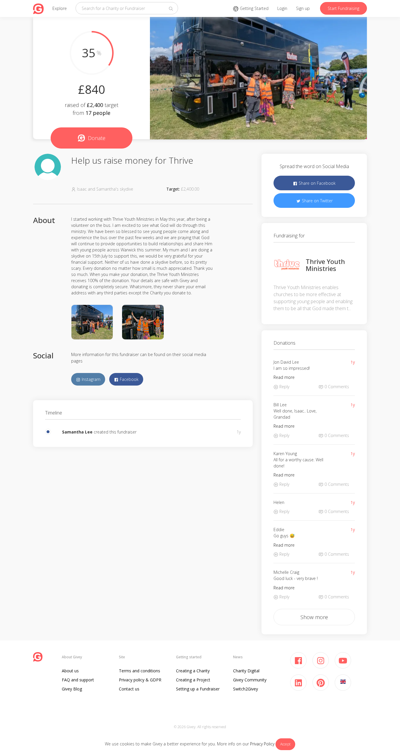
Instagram (90, 379)
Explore (59, 8)
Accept (285, 744)
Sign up (303, 8)
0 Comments (336, 386)
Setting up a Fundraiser (198, 689)
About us (70, 670)
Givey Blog (72, 689)
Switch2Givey (245, 689)
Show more (314, 617)
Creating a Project (193, 680)
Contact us (129, 689)
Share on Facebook (317, 183)
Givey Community (249, 680)
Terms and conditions (139, 670)
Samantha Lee (77, 432)
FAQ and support (78, 680)
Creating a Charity (193, 670)
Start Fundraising (343, 8)
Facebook (129, 379)
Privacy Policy (262, 744)
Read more (284, 377)
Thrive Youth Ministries (325, 265)
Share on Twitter (317, 200)
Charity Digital (246, 670)
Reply (283, 386)
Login (282, 8)
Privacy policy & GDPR (140, 680)
